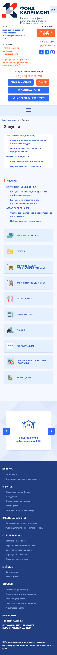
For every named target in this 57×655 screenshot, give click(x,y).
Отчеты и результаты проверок (21, 510)
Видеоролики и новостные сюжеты (23, 479)
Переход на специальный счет (20, 545)
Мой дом (7, 567)
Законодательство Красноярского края (24, 528)
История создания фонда (18, 492)
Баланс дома (12, 577)
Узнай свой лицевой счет (29, 98)
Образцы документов (16, 554)
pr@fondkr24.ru (47, 45)
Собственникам (12, 535)
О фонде (7, 487)
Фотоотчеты (12, 572)
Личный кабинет (20, 82)
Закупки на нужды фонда (21, 187)
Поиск (43, 82)
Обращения (9, 615)
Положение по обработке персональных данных (18, 626)
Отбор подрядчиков (17, 208)
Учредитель (11, 497)
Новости (7, 469)
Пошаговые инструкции (17, 559)
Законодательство (14, 518)
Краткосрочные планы (16, 541)
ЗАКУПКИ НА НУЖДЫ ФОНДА (21, 135)
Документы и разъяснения (19, 550)
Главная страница (10, 120)
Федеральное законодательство (22, 523)
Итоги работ (11, 474)
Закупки (11, 180)
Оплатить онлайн (28, 90)
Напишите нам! (45, 32)
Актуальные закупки (15, 608)
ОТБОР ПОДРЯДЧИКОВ (17, 156)
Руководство (12, 506)
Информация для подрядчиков (25, 166)
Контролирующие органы (18, 501)
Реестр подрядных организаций (26, 161)
